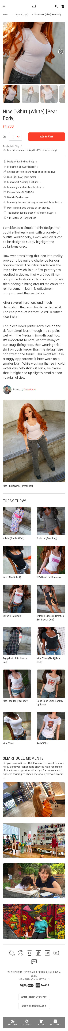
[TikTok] (38, 953)
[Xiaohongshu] (47, 953)
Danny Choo (30, 389)
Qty (4, 136)
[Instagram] (30, 953)
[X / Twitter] (12, 953)
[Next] (60, 51)
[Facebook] (21, 953)
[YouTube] (56, 953)
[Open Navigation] (3, 6)
